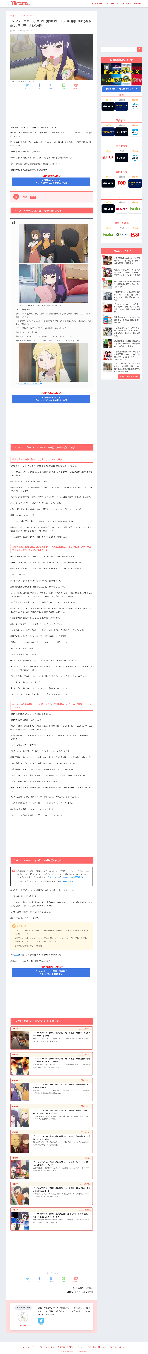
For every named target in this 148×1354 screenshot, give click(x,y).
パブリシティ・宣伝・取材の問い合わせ (91, 1347)
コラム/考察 (109, 3)
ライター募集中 (50, 1347)
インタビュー (97, 3)
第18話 (16, 955)
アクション (81, 1292)
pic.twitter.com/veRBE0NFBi (72, 877)
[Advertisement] (51, 110)
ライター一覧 (37, 1347)
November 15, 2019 (67, 881)
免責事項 (61, 1347)
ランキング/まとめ (124, 3)
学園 (91, 1292)
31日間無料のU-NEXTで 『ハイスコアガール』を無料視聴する (50, 181)
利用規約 (70, 1347)
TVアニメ (89, 1288)
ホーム (27, 1347)
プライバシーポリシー (117, 1347)
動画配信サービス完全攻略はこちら (121, 89)
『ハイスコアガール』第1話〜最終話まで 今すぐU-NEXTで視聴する (51, 972)
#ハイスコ (52, 877)
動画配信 (137, 3)
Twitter (41, 1324)
